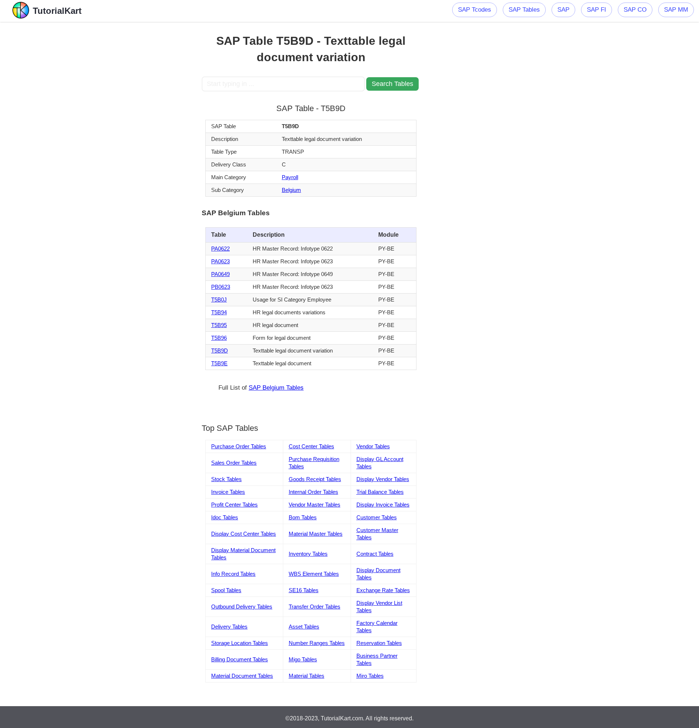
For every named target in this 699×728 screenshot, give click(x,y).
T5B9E (219, 363)
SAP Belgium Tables (276, 387)
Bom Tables (303, 517)
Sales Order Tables (234, 463)
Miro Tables (370, 676)
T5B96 (219, 338)
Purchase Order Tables (238, 446)
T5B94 (219, 312)
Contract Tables (375, 554)
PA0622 (220, 248)
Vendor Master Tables (314, 504)
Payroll (290, 177)
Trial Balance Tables (380, 492)
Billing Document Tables (239, 659)
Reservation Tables (379, 643)
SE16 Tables (304, 590)
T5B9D (219, 350)
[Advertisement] (148, 131)
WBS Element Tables (314, 574)
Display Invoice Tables (383, 504)
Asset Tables (304, 626)
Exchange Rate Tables (383, 590)
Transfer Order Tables (314, 606)
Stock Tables (226, 479)
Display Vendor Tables (382, 479)
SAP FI (596, 9)
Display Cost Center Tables (243, 534)
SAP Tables (524, 9)
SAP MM (676, 9)
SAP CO (635, 9)
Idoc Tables (224, 517)
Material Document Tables (242, 676)
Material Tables (306, 676)
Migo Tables (303, 659)
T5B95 (219, 325)
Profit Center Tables (234, 504)
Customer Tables (376, 517)
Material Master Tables (316, 534)
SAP (563, 9)
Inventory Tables (308, 554)
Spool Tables (226, 590)
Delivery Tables (229, 626)
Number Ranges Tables (317, 643)
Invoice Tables (228, 492)
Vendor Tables (373, 446)
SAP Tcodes (474, 9)
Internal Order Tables (313, 492)
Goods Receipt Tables (315, 479)
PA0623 (220, 261)
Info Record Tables (233, 574)
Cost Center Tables (311, 446)
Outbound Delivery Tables (241, 606)
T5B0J (219, 299)
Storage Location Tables (239, 643)
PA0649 (220, 274)
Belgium (291, 190)
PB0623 (220, 287)
